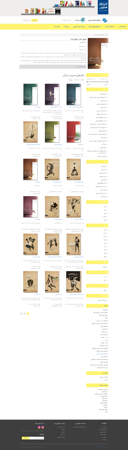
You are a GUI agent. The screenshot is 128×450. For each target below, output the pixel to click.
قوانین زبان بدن (36, 257)
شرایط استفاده (103, 435)
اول (105, 207)
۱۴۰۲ (105, 250)
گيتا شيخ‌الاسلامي (101, 183)
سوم (105, 213)
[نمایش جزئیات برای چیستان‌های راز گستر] (73, 169)
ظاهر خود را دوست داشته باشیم (55, 257)
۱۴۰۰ (105, 243)
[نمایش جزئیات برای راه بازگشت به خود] (73, 206)
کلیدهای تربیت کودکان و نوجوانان (99, 324)
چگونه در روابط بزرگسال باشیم (33, 144)
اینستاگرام (42, 427)
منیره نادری (103, 190)
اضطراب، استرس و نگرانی (101, 394)
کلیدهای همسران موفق (102, 351)
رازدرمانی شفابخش (57, 182)
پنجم (104, 217)
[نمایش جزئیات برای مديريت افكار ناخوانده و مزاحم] (73, 281)
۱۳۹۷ (104, 237)
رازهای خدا (74, 39)
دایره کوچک (105, 329)
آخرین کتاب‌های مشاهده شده (79, 427)
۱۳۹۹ (105, 240)
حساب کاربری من (61, 427)
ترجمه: (84, 50)
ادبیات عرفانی (104, 343)
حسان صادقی (102, 173)
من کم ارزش (37, 294)
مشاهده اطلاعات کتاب (80, 67)
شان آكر (104, 144)
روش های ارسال (102, 429)
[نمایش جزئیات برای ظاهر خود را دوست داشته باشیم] (51, 244)
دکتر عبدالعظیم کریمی (101, 118)
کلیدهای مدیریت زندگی (102, 354)
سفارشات (63, 429)
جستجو (34, 20)
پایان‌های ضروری (58, 144)
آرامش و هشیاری (103, 389)
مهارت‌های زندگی (103, 410)
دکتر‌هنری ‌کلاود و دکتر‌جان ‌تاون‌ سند (97, 134)
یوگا (106, 412)
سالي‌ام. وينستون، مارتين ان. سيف (97, 141)
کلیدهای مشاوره (104, 362)
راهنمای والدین (103, 403)
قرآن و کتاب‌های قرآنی (102, 368)
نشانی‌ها (63, 432)
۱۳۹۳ (104, 233)
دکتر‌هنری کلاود (82, 46)
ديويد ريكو (103, 138)
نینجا (106, 340)
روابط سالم (37, 219)
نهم (105, 220)
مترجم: (82, 118)
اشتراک (25, 438)
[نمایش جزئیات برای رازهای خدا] (98, 69)
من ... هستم (105, 337)
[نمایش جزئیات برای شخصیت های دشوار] (73, 244)
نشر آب (106, 380)
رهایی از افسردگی (58, 219)
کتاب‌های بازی (104, 357)
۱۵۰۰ (105, 280)
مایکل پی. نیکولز (102, 156)
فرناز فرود (81, 50)
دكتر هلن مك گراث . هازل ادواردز (98, 124)
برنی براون (103, 101)
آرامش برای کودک (103, 346)
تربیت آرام (104, 398)
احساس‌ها (104, 392)
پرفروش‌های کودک (103, 315)
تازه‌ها (106, 318)
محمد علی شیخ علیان (100, 187)
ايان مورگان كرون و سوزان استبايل (97, 97)
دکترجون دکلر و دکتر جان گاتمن (98, 128)
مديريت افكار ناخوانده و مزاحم (76, 294)
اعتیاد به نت (37, 107)
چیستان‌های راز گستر (78, 182)
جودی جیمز (103, 107)
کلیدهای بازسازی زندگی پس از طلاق (99, 365)
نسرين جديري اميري (101, 193)
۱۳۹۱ (105, 230)
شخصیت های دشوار (78, 257)
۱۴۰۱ (105, 247)
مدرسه (105, 407)
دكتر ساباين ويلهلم (101, 114)
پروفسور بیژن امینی (101, 104)
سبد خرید (63, 435)
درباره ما (104, 437)
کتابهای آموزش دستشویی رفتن (100, 313)
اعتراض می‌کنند (104, 335)
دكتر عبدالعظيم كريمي (101, 121)
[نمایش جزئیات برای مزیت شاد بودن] (51, 281)
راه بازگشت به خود (79, 219)
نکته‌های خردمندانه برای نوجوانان (100, 348)
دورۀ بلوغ (105, 401)
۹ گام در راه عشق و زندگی (56, 107)
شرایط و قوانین (103, 432)
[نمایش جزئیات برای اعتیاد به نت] (30, 94)
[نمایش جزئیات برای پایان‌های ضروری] (51, 131)
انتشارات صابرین (102, 300)
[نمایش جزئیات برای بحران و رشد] (73, 131)
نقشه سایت (103, 427)
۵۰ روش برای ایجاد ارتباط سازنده (76, 107)
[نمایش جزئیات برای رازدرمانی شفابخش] (51, 169)
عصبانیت (105, 405)
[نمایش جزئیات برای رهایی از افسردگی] (51, 206)
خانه (106, 35)
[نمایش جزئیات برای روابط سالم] (30, 206)
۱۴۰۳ (105, 254)
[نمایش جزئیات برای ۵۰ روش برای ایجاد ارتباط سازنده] (73, 94)
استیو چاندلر (103, 94)
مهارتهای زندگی (104, 326)
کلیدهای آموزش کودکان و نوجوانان (99, 359)
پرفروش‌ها (105, 310)
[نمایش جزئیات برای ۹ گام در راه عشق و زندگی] (51, 94)
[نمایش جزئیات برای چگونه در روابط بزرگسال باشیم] (30, 131)
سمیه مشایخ (103, 176)
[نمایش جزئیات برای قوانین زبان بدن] (30, 244)
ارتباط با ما (104, 440)
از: (85, 46)
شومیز (104, 267)
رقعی (105, 290)
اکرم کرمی (103, 166)
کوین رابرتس (103, 148)
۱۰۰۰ (105, 277)
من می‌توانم (105, 332)
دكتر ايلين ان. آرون (101, 111)
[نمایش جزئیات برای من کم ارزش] (30, 281)
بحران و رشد (80, 144)
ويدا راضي (103, 197)
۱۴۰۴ (105, 257)
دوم (105, 210)
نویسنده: (81, 117)
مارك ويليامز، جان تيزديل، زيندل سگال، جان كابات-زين (96, 152)
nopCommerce (100, 447)
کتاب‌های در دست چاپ (102, 321)
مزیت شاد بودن (58, 294)
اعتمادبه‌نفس (104, 396)
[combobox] (54, 20)
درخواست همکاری (61, 437)
